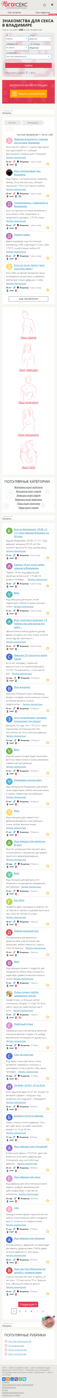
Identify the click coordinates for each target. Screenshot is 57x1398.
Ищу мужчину (28, 402)
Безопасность (9, 1387)
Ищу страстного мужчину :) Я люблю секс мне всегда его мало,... (30, 623)
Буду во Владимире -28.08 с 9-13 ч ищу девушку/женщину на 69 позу (31, 533)
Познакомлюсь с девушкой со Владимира (31, 204)
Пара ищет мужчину (28, 503)
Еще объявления (28, 298)
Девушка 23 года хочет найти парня (30, 657)
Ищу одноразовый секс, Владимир (27, 172)
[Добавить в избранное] (48, 164)
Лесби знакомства (17, 1349)
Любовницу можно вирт (28, 780)
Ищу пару (28, 466)
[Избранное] (44, 5)
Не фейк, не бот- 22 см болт (29, 1085)
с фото (32, 73)
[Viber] (16, 1379)
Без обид (19, 900)
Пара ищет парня (28, 507)
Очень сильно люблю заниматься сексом (26, 994)
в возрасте (12, 44)
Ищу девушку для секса (27, 1177)
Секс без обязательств (19, 1341)
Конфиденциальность (13, 1392)
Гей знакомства (16, 1345)
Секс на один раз (23, 1054)
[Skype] (24, 1379)
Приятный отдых (23, 1024)
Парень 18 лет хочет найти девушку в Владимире (29, 566)
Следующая (27, 1304)
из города (35, 44)
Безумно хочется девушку (28, 1115)
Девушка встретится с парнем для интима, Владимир (31, 141)
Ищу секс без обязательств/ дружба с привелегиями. (30, 1270)
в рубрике (12, 53)
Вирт (16, 592)
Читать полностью (16, 157)
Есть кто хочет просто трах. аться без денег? (29, 267)
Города (5, 1382)
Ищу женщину (28, 434)
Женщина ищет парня (28, 491)
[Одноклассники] (8, 1379)
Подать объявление (31, 93)
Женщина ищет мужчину (28, 487)
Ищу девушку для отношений (30, 1146)
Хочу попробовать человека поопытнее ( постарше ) (30, 719)
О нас (5, 1390)
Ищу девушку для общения (29, 1238)
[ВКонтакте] (4, 1379)
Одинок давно (22, 234)
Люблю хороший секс (26, 931)
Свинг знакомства (17, 1353)
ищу (32, 35)
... (37, 1311)
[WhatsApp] (20, 1379)
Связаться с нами (11, 1395)
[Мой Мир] (12, 1379)
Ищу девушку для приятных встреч (29, 843)
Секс (16, 1207)
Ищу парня (28, 337)
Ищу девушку (28, 369)
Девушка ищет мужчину (28, 499)
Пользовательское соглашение (17, 1384)
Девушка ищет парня (28, 495)
